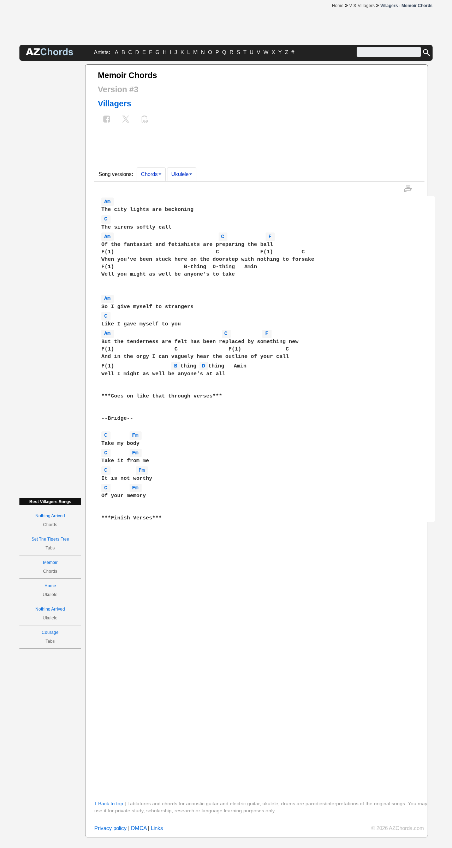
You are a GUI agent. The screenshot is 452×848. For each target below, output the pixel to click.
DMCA (139, 828)
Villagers (114, 103)
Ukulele (180, 174)
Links (157, 828)
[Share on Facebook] (106, 120)
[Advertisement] (50, 170)
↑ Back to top (108, 803)
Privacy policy (110, 828)
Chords (149, 174)
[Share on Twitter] (126, 120)
